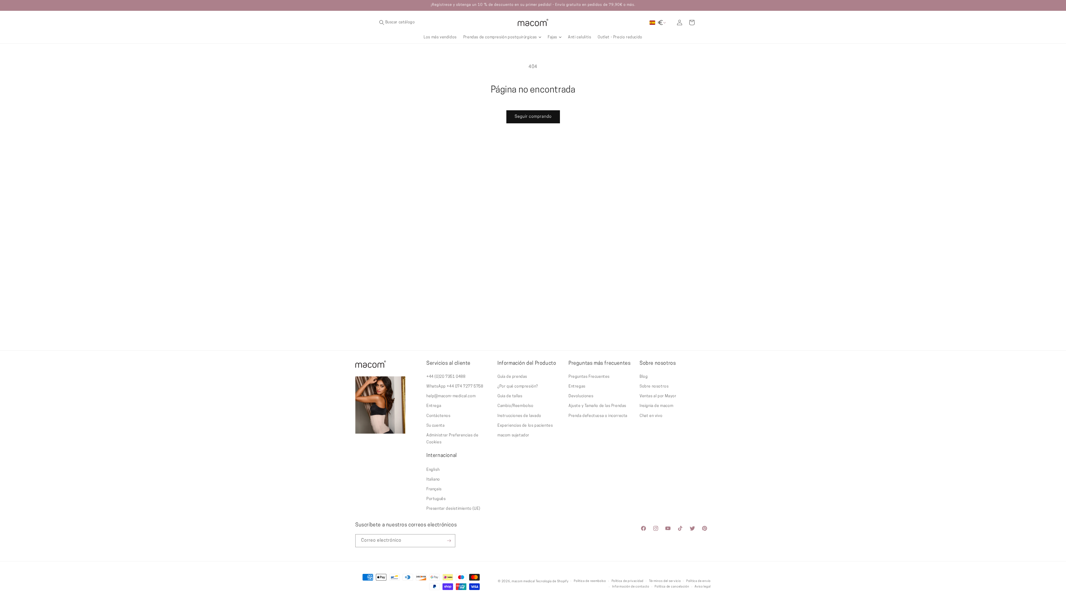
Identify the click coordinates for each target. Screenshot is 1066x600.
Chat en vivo (651, 416)
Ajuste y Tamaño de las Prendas (597, 406)
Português (436, 499)
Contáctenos (438, 416)
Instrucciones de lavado (519, 416)
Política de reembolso (590, 581)
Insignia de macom (656, 406)
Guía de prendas (512, 377)
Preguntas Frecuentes (589, 377)
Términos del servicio (665, 581)
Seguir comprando (533, 117)
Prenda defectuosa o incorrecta (598, 416)
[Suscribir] (449, 540)
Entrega (433, 406)
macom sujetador (513, 435)
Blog (644, 377)
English (432, 470)
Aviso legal (703, 586)
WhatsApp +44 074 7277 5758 (454, 386)
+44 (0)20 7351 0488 (445, 377)
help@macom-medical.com (451, 396)
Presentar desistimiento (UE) (453, 509)
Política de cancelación (672, 586)
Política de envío (698, 581)
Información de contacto (630, 586)
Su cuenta (435, 426)
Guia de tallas (509, 396)
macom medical (523, 581)
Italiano (433, 480)
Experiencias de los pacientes (525, 426)
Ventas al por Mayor (658, 396)
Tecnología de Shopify (552, 581)
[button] (424, 22)
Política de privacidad (627, 581)
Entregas (577, 386)
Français (434, 489)
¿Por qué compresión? (517, 386)
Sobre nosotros (654, 386)
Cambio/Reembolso (515, 406)
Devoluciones (581, 396)
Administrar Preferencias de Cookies (452, 438)
